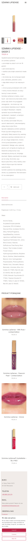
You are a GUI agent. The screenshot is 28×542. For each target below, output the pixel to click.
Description (5, 198)
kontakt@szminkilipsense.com (10, 505)
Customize (14, 534)
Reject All (14, 538)
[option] (7, 41)
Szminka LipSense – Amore (14, 417)
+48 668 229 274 (7, 494)
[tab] (5, 198)
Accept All (14, 530)
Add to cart (16, 187)
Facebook (5, 514)
